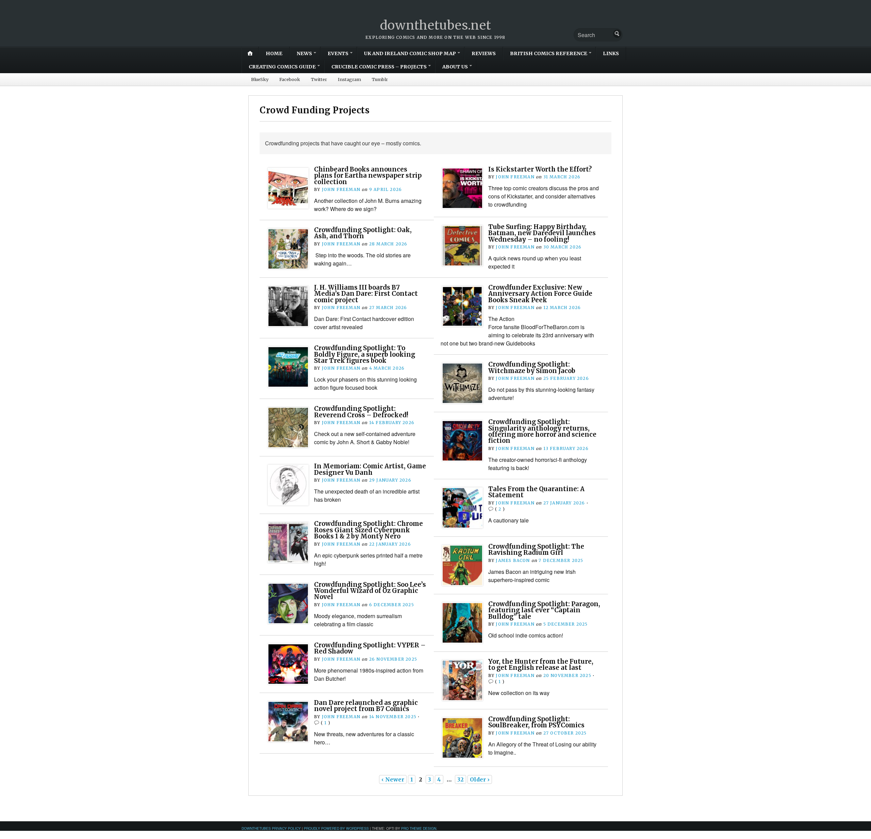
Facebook (289, 79)
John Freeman (341, 189)
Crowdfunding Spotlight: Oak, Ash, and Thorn (363, 233)
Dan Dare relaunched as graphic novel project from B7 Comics (366, 706)
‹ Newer (392, 779)
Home (274, 53)
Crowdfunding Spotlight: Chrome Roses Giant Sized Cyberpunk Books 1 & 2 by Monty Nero (368, 530)
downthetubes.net (435, 25)
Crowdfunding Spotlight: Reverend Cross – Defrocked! (361, 412)
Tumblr (380, 79)
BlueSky (259, 79)
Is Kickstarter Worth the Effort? (540, 169)
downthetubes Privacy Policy (271, 828)
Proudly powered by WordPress (336, 828)
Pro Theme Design (418, 828)
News (304, 53)
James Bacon (513, 560)
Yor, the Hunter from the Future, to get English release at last (540, 665)
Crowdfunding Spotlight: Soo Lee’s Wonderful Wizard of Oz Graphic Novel (370, 591)
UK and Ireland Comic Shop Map (410, 53)
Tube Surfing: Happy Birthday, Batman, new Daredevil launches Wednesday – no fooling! (542, 233)
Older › (480, 779)
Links (611, 53)
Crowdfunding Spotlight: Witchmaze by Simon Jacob (531, 367)
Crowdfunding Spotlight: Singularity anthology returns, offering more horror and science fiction (542, 431)
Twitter (319, 79)
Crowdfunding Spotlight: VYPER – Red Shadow (370, 648)
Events (338, 53)
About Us (455, 67)
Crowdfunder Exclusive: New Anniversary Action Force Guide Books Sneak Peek (540, 294)
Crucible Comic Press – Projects (379, 67)
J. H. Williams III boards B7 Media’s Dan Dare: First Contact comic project (366, 294)
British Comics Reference (548, 53)
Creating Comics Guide (282, 67)
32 (460, 779)
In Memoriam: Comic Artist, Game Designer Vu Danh (370, 469)
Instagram (349, 79)
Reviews (484, 53)
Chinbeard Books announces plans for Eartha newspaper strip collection (368, 175)
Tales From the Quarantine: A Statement (536, 492)
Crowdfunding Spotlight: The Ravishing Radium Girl (536, 549)
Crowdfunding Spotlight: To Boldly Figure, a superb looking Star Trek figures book (364, 354)
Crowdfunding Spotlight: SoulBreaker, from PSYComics (536, 722)
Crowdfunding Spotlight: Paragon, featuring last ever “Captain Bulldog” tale (544, 610)
